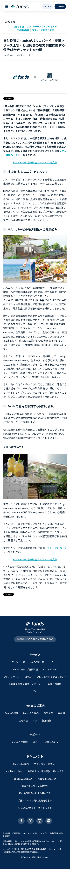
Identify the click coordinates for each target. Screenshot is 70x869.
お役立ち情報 (47, 30)
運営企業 (48, 713)
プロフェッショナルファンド (51, 677)
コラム (35, 30)
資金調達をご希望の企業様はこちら (35, 639)
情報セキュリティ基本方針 (35, 786)
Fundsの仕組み (31, 713)
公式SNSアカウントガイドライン (35, 808)
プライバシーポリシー (45, 764)
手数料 (61, 713)
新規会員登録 (55, 684)
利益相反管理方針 (47, 778)
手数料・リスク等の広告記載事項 (35, 800)
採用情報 (46, 720)
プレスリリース (34, 26)
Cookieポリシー (14, 771)
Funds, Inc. (27, 857)
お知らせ (10, 21)
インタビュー (50, 26)
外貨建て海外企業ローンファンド (26, 684)
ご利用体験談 (22, 30)
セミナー (53, 662)
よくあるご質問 (20, 742)
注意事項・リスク (28, 720)
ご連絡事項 (18, 26)
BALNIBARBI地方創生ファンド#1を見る (35, 162)
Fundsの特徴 (11, 713)
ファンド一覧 (18, 662)
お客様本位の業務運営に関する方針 (46, 771)
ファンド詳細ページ (56, 548)
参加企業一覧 (37, 662)
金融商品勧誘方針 (23, 778)
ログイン (35, 691)
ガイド (36, 742)
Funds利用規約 (21, 764)
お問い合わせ (51, 742)
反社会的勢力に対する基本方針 (35, 793)
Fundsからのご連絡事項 (25, 669)
